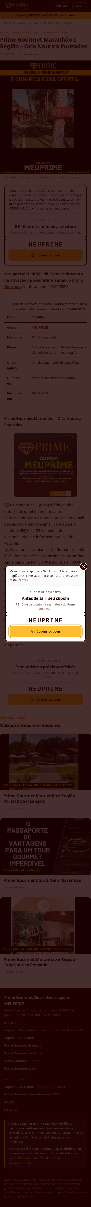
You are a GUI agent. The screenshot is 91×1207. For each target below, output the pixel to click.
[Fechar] (83, 566)
